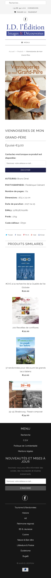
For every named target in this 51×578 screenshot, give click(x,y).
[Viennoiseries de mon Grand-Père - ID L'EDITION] (25, 90)
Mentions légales (25, 451)
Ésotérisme (25, 551)
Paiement (32, 12)
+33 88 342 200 (19, 8)
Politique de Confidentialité (25, 446)
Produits (20, 51)
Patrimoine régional (25, 524)
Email (42, 235)
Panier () (21, 12)
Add (34, 235)
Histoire (25, 513)
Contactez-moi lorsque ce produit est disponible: (23, 156)
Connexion (33, 8)
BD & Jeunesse (25, 529)
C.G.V (25, 440)
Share (19, 235)
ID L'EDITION (29, 563)
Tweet (10, 235)
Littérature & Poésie (25, 545)
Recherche (25, 435)
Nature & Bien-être (25, 540)
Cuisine (25, 534)
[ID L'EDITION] (26, 30)
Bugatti (26, 556)
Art (25, 518)
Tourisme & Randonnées (25, 507)
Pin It (27, 235)
